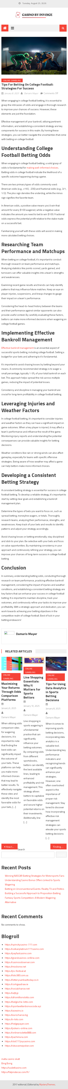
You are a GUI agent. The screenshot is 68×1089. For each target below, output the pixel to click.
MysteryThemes (47, 1084)
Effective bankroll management (17, 348)
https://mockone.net (15, 966)
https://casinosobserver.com (20, 962)
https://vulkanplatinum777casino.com (24, 949)
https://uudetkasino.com (14, 1067)
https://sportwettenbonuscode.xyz (23, 1006)
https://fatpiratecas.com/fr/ (15, 1072)
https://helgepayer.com (17, 1023)
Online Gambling (12, 80)
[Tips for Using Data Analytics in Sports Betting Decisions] (56, 664)
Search (21, 849)
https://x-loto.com (14, 1019)
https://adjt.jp (11, 993)
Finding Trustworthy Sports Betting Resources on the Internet (60, 847)
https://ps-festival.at (15, 971)
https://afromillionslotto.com (19, 997)
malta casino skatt (10, 1059)
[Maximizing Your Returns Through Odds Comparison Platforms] (11, 663)
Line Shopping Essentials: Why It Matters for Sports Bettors (33, 687)
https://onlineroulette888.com (20, 1032)
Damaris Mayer (31, 93)
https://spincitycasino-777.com (21, 944)
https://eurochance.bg (16, 1015)
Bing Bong (6, 1063)
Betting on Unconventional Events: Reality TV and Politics (34, 889)
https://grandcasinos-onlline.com (22, 958)
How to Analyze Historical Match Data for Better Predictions (12, 847)
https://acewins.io (14, 1010)
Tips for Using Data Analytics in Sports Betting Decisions (56, 692)
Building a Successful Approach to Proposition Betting (33, 893)
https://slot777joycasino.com (20, 1041)
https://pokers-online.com (18, 1028)
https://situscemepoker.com (19, 1045)
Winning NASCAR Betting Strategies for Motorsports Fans (34, 876)
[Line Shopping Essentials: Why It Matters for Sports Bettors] (34, 660)
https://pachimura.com (16, 1037)
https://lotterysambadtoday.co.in (22, 980)
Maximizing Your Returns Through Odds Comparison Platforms (11, 691)
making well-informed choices (42, 167)
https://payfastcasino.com (18, 953)
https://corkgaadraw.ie (16, 984)
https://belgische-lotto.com (19, 1002)
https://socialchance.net (17, 988)
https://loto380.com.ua (16, 975)
